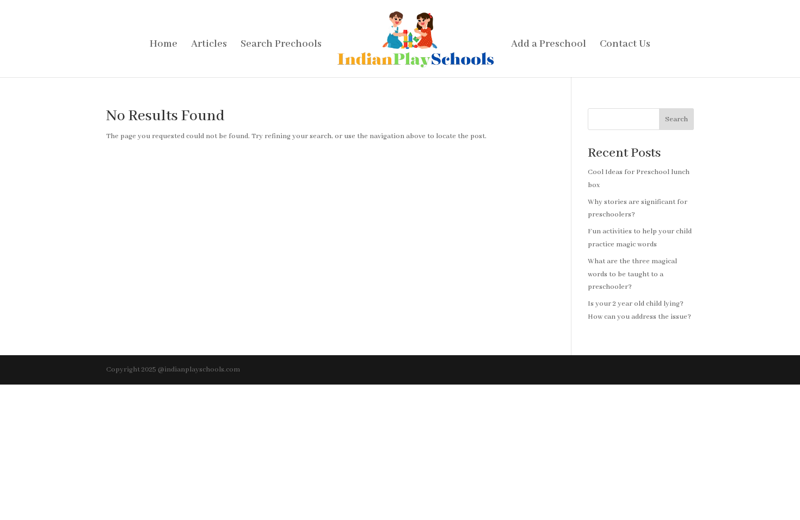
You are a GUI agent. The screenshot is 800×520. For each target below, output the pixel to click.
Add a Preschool (548, 45)
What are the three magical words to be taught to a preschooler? (632, 274)
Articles (209, 45)
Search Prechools (281, 45)
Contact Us (625, 45)
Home (163, 45)
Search (676, 119)
